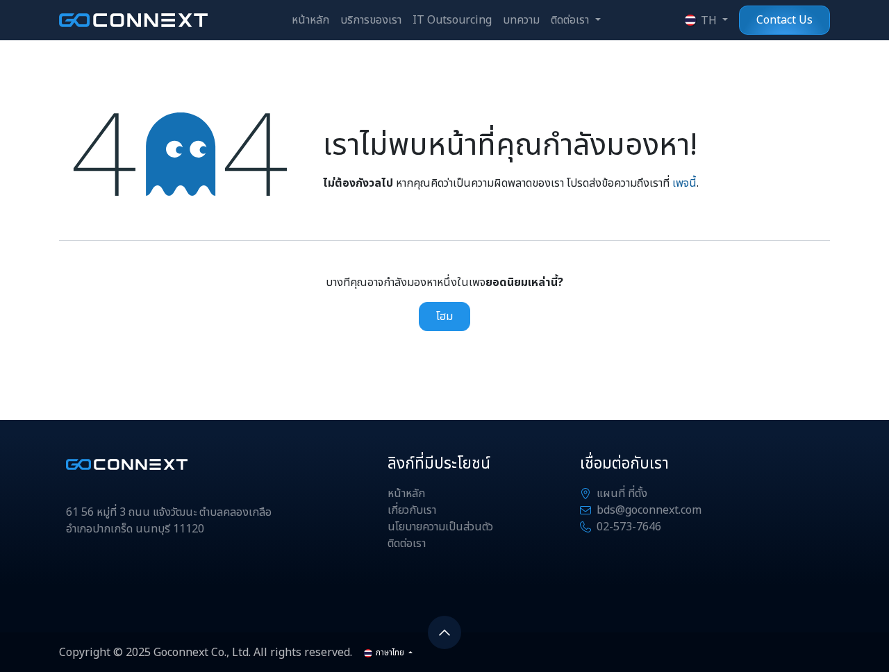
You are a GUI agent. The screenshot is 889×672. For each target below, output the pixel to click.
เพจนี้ (684, 183)
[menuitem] (310, 20)
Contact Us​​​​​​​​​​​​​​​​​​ (784, 20)
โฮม (444, 316)
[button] (444, 632)
